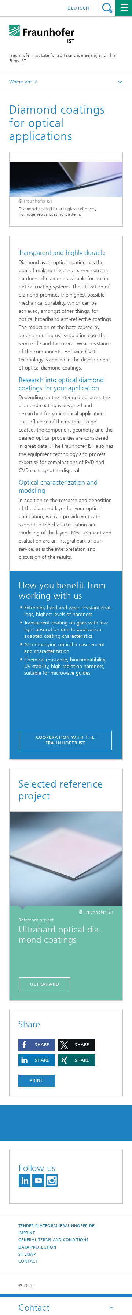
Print (37, 1080)
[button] (36, 1045)
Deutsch (78, 8)
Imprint (26, 1233)
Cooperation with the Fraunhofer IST (65, 740)
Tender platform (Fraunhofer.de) (57, 1226)
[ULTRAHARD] (66, 861)
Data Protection (37, 1247)
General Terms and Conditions (53, 1240)
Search (107, 8)
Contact (28, 1261)
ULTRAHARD (44, 984)
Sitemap (27, 1254)
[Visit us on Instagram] (52, 1180)
